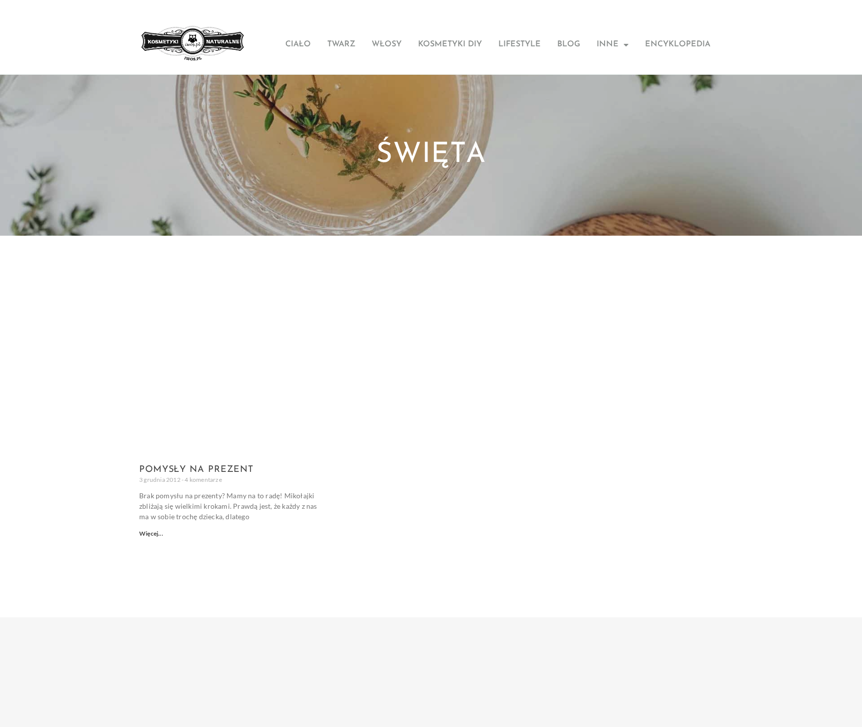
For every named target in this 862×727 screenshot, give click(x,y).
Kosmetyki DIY (450, 44)
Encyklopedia (677, 44)
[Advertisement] (431, 310)
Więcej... (151, 533)
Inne (608, 44)
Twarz (341, 44)
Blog (568, 44)
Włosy (387, 44)
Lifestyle (519, 44)
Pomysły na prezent (196, 469)
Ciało (298, 44)
